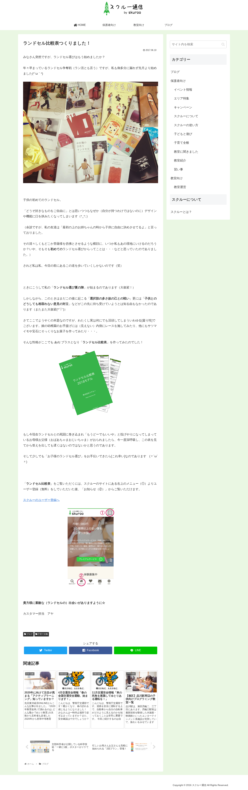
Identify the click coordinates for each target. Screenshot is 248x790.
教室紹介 (180, 160)
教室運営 (180, 187)
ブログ (29, 634)
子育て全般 (42, 634)
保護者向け (178, 81)
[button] (223, 44)
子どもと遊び (183, 134)
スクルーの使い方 (186, 125)
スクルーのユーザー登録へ (41, 500)
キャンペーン (183, 107)
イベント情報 (183, 89)
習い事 (178, 169)
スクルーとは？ (181, 212)
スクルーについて (186, 116)
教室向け (177, 178)
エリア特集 (181, 98)
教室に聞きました (186, 151)
